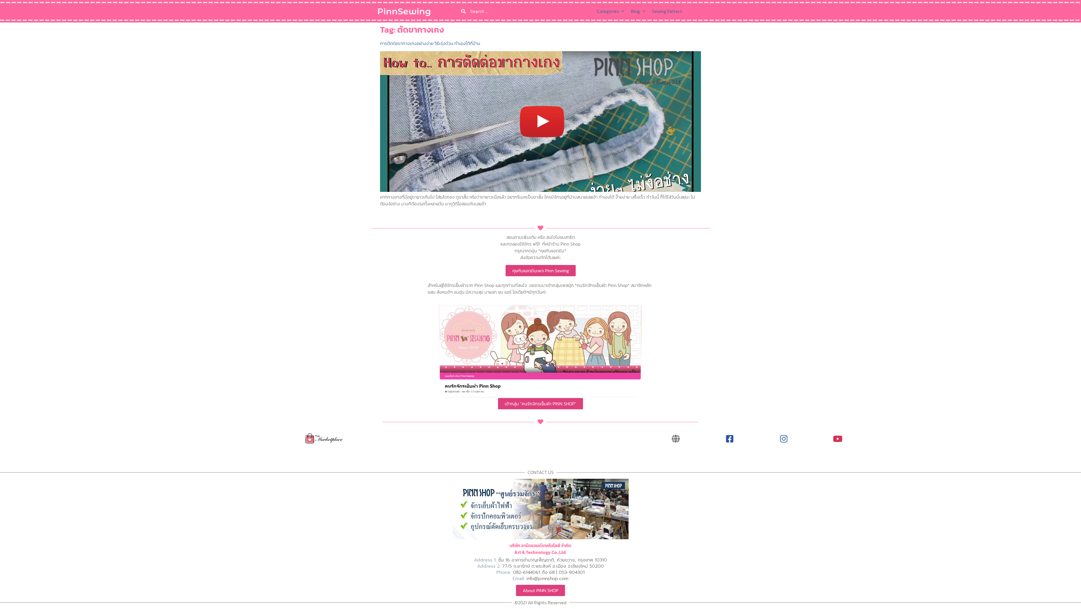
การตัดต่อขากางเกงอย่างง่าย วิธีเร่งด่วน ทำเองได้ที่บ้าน (430, 43)
